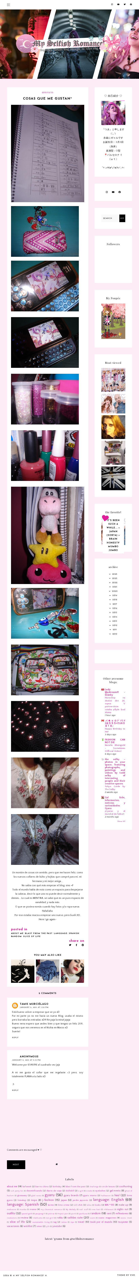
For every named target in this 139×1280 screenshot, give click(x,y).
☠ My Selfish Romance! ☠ (30, 1276)
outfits (11, 1213)
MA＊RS (109, 1205)
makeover (11, 1209)
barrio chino (41, 1186)
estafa (89, 1191)
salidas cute (75, 1217)
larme (51, 1205)
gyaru (50, 1195)
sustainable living (40, 1222)
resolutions (12, 1218)
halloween (106, 1196)
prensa (51, 1214)
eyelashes (100, 1191)
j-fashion (48, 1200)
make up (123, 1205)
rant (109, 1213)
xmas (39, 1226)
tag (54, 1222)
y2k (47, 1226)
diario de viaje (54, 1191)
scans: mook (126, 1218)
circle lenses (108, 1186)
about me (17, 933)
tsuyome (123, 1222)
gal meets (115, 1190)
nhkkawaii (109, 1209)
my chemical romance (51, 1209)
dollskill (70, 1191)
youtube (57, 1226)
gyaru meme (89, 1195)
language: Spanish (66, 933)
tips (72, 1222)
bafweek (27, 1186)
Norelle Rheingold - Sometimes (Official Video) (115, 748)
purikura (83, 1214)
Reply (15, 1038)
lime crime (64, 1205)
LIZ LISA (78, 1205)
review (24, 1217)
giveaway (22, 1195)
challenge (94, 1187)
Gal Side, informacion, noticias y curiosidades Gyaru (115, 803)
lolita (89, 1205)
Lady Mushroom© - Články (115, 692)
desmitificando (34, 1191)
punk (73, 1214)
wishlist (28, 1226)
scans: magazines (107, 1218)
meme (33, 1209)
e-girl (80, 1191)
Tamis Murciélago (34, 1004)
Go (122, 218)
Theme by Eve (126, 1275)
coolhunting (125, 1186)
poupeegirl (40, 1214)
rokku (60, 1217)
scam (92, 1218)
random (16, 937)
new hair (96, 1209)
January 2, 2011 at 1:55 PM (34, 1007)
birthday (57, 1186)
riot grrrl (50, 1218)
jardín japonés (80, 1200)
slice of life (32, 937)
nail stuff (83, 1209)
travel (81, 1222)
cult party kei (17, 1191)
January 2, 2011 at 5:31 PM (26, 1060)
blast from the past (39, 933)
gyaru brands (71, 1195)
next (16, 1165)
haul (117, 1195)
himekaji (22, 1200)
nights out (122, 1209)
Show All (121, 821)
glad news (36, 1196)
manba (23, 1209)
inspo (34, 1200)
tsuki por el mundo (101, 1222)
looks (98, 1205)
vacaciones (13, 1226)
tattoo (64, 1222)
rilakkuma (38, 1218)
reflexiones (122, 1213)
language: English (108, 1200)
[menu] (8, 4)
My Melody (71, 1209)
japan (64, 1200)
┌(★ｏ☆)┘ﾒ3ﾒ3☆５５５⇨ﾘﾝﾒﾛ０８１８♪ (115, 723)
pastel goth (27, 1214)
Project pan (63, 1214)
